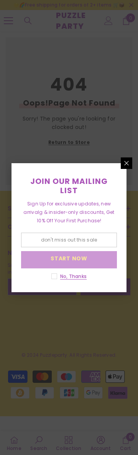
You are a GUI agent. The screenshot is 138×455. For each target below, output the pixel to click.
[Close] (126, 163)
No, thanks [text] (73, 276)
